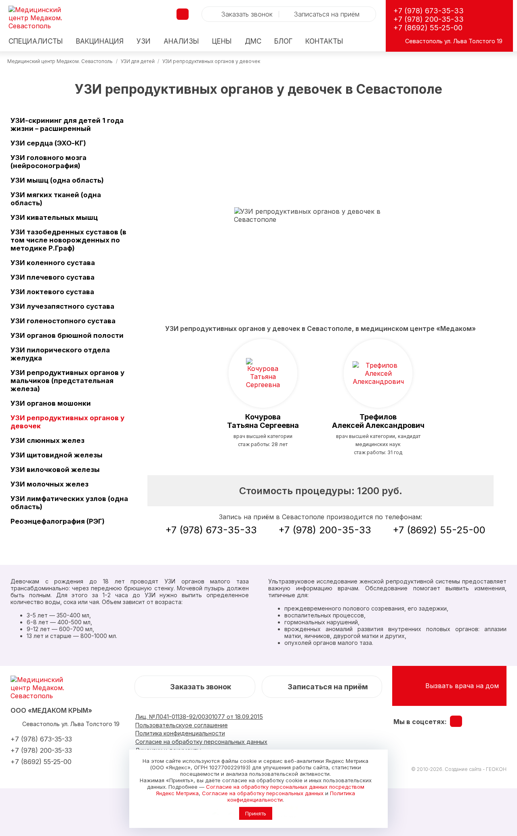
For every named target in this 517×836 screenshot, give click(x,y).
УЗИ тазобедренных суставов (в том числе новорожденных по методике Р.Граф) (68, 240)
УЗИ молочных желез (49, 484)
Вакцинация (100, 41)
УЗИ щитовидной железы (57, 455)
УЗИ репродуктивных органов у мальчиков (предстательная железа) (67, 381)
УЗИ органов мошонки (51, 403)
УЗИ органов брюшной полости (67, 335)
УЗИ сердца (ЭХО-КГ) (48, 143)
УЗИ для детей (138, 61)
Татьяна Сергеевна (263, 421)
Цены (222, 41)
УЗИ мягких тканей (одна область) (56, 199)
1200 (379, 491)
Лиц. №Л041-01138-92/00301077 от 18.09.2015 (199, 716)
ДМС (253, 41)
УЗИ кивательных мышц (54, 217)
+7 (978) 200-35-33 (428, 19)
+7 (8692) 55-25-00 (427, 27)
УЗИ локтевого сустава (52, 292)
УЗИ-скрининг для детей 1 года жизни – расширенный (67, 124)
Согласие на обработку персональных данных (263, 793)
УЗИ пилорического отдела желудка (60, 354)
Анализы (181, 41)
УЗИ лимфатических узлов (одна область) (69, 503)
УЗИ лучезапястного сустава (62, 306)
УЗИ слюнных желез (47, 440)
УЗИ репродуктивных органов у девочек (67, 422)
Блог (283, 41)
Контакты (324, 41)
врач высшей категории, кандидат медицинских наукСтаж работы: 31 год (378, 444)
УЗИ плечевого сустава (53, 277)
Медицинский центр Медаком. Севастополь (60, 61)
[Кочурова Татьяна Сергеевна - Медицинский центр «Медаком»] (263, 373)
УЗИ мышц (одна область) (57, 180)
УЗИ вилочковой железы (55, 469)
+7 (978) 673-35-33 (428, 10)
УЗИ (144, 41)
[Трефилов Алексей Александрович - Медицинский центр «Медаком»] (378, 373)
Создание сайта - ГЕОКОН (475, 769)
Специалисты (35, 41)
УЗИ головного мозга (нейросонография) (48, 162)
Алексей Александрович (378, 421)
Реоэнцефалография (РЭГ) (58, 521)
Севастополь (424, 41)
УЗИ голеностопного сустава (63, 321)
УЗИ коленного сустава (53, 263)
